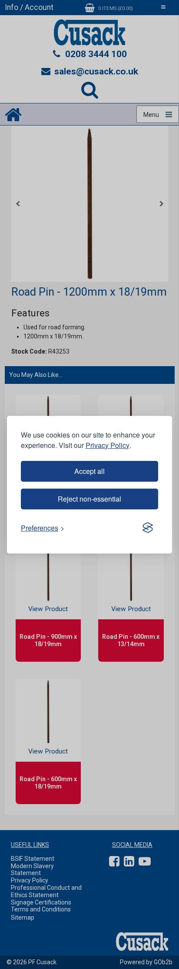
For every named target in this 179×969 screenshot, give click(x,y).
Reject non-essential (89, 499)
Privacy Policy (107, 445)
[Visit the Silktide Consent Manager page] (147, 528)
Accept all (89, 471)
